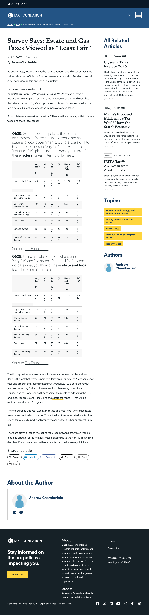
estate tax (57, 397)
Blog (18, 24)
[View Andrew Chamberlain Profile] (14, 513)
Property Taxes (113, 244)
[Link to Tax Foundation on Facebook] (97, 604)
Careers (111, 541)
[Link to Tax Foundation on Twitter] (104, 604)
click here (82, 442)
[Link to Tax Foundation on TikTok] (132, 604)
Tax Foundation (36, 248)
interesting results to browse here (54, 432)
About (66, 540)
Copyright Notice (48, 603)
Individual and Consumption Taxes (120, 236)
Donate (67, 589)
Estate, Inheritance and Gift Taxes (120, 221)
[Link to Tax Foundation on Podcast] (139, 604)
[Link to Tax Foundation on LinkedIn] (111, 604)
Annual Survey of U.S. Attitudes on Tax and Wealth (35, 93)
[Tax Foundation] (24, 15)
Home (10, 24)
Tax (48, 71)
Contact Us (113, 548)
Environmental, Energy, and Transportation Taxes (120, 212)
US (12, 4)
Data (108, 55)
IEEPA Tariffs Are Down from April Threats (116, 166)
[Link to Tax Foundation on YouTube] (118, 604)
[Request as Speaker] (21, 513)
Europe (24, 4)
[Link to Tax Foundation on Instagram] (125, 604)
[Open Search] (129, 15)
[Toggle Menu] (138, 15)
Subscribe (17, 574)
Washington (44, 138)
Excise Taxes (112, 228)
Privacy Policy (65, 603)
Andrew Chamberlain (24, 62)
